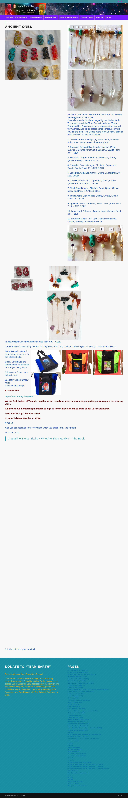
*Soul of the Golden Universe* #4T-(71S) (79, 719)
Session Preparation (73, 741)
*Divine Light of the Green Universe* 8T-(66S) (81, 683)
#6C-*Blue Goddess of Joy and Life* (78, 670)
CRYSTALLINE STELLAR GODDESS (78, 736)
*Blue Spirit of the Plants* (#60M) (77, 676)
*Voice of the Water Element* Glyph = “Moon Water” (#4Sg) (85, 728)
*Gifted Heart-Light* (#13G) (75, 687)
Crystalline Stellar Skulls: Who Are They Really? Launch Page (85, 766)
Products (70, 775)
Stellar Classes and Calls (75, 781)
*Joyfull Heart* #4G (73, 698)
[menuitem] (9, 17)
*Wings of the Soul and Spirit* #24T (78, 730)
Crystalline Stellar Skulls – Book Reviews (80, 762)
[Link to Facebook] (118, 1)
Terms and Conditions (74, 747)
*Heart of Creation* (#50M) (75, 696)
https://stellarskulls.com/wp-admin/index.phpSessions (83, 738)
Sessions (70, 743)
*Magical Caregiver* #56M (75, 702)
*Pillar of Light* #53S (74, 704)
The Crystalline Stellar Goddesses (77, 786)
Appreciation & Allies (74, 751)
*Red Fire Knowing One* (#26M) (77, 708)
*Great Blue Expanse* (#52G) (76, 694)
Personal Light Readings (75, 749)
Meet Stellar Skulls (73, 770)
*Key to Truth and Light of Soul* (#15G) (79, 700)
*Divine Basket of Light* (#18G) (77, 681)
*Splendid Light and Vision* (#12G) (78, 721)
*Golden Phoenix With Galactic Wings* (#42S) (81, 691)
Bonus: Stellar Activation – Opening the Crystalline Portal (84, 734)
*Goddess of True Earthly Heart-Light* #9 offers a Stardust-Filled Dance (88, 689)
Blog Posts (71, 732)
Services (70, 777)
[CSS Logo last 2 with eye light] (25, 9)
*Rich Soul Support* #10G (75, 715)
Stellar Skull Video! (73, 783)
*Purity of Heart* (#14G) (74, 706)
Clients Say (71, 758)
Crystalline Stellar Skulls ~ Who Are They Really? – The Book (46, 438)
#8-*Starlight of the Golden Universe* (78, 672)
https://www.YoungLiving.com (19, 396)
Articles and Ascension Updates (77, 753)
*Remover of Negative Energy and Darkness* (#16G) (83, 711)
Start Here (70, 779)
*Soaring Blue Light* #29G (75, 717)
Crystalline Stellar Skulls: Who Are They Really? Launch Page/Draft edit (88, 768)
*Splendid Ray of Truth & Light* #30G (78, 723)
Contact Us (71, 760)
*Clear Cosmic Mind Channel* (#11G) (78, 679)
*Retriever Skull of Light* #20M (76, 713)
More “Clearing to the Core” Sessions (78, 773)
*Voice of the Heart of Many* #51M (78, 726)
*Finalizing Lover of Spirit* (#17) (77, 685)
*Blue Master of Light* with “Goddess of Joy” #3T (82, 674)
